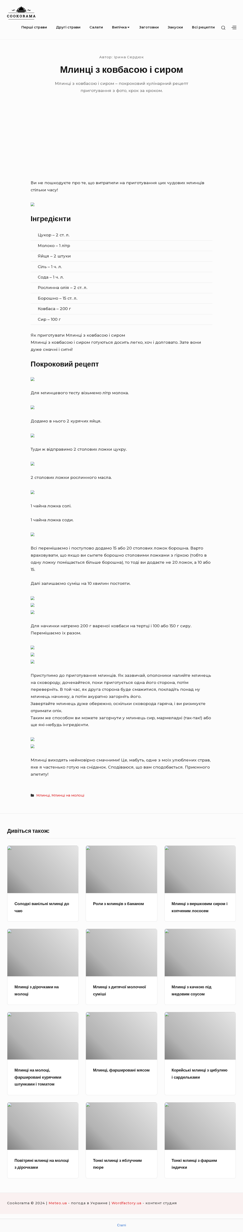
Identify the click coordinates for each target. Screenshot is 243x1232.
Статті (121, 1225)
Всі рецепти (203, 27)
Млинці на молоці (67, 795)
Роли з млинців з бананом (118, 904)
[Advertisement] (121, 144)
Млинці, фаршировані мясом (121, 1070)
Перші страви (34, 27)
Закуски (175, 27)
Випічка (119, 27)
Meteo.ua (58, 1203)
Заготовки (149, 27)
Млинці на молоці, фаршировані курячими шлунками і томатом (37, 1077)
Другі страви (68, 27)
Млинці (43, 795)
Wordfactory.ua (126, 1203)
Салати (96, 27)
